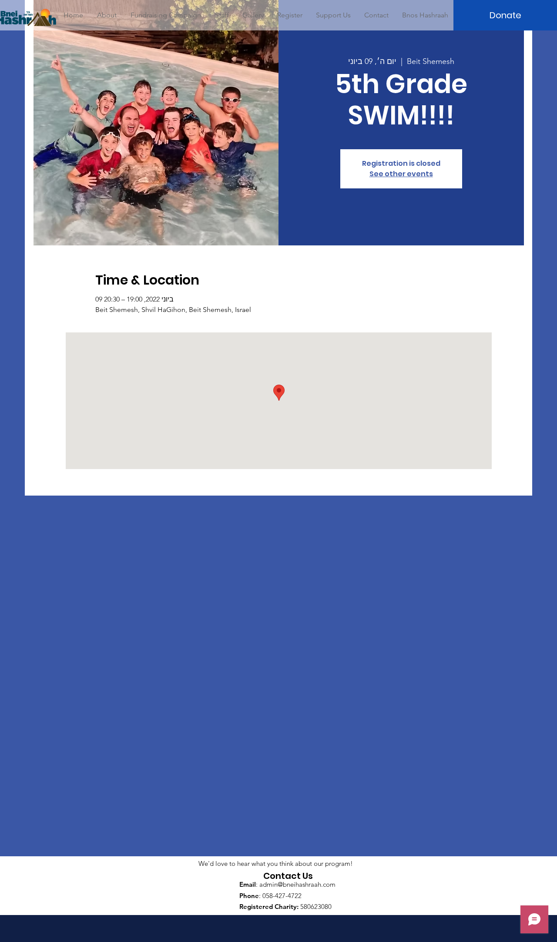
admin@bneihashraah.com (297, 884)
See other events (401, 174)
